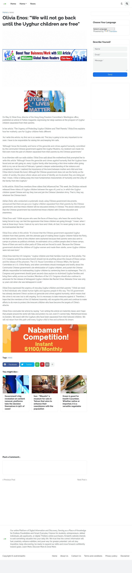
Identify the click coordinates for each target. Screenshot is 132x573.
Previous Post (9, 480)
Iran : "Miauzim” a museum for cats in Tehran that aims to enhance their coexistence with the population (43, 402)
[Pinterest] (42, 364)
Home (5, 12)
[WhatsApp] (37, 364)
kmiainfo (21, 556)
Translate (113, 31)
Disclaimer (125, 556)
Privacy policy (111, 556)
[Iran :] (45, 384)
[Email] (47, 364)
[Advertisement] (45, 434)
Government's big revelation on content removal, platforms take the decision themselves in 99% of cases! (15, 402)
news (11, 12)
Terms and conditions (93, 556)
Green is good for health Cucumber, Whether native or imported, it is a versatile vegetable (72, 401)
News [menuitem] (32, 4)
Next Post (81, 480)
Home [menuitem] (13, 4)
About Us (64, 556)
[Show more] (52, 364)
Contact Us (76, 556)
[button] (122, 3)
